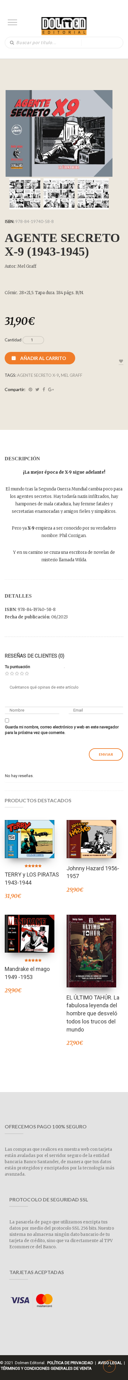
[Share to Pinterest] (30, 389)
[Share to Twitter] (37, 389)
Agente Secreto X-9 (38, 375)
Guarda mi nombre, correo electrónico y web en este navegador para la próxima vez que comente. (62, 730)
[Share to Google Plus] (51, 389)
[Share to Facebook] (44, 389)
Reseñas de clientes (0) (34, 656)
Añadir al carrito (43, 358)
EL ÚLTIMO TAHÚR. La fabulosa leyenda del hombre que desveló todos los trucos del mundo (92, 1013)
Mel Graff (71, 375)
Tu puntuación (17, 666)
